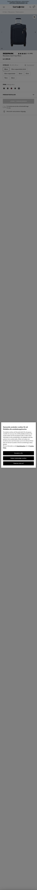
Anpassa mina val (18, 463)
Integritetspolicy (21, 446)
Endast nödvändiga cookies (18, 458)
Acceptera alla (18, 453)
